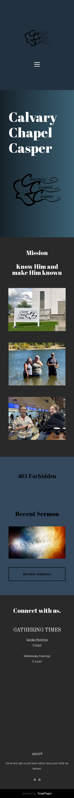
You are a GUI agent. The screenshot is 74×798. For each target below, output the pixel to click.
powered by (37, 793)
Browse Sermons (37, 574)
